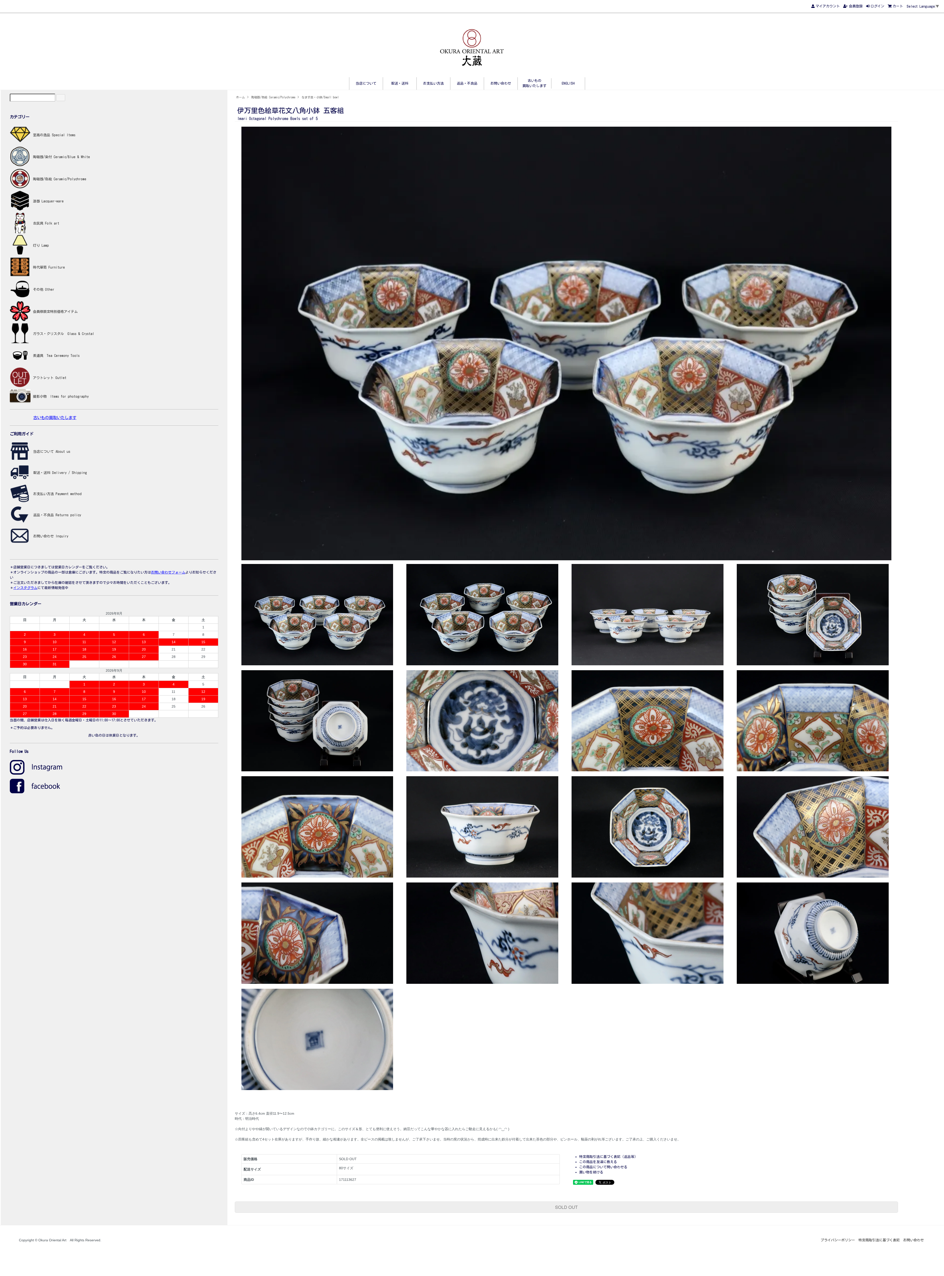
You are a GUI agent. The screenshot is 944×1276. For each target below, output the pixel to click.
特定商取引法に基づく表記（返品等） (608, 1156)
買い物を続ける (591, 1172)
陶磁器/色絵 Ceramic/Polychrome (273, 97)
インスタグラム (25, 588)
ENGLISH (568, 83)
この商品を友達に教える (598, 1162)
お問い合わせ (500, 83)
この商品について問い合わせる (603, 1167)
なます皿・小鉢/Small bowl (320, 97)
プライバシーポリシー (838, 1240)
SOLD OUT (566, 1207)
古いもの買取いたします (54, 418)
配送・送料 (399, 83)
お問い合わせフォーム (168, 572)
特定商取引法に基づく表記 (879, 1240)
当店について (366, 83)
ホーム (240, 97)
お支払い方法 (433, 83)
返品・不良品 (467, 83)
